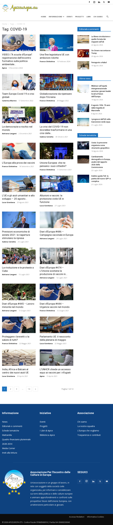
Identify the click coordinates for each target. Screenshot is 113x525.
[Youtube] (109, 2)
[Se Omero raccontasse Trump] (83, 53)
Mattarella (7, 435)
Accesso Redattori (76, 517)
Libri (89, 16)
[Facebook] (89, 2)
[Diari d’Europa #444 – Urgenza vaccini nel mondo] (56, 292)
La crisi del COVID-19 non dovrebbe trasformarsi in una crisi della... (56, 130)
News (5, 421)
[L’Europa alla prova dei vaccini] (19, 151)
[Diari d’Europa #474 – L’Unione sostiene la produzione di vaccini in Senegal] (56, 256)
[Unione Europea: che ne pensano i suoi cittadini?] (56, 151)
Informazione (55, 16)
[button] (107, 16)
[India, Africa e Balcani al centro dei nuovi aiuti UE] (19, 357)
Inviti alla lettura (9, 452)
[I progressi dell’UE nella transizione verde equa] (83, 122)
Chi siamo (98, 16)
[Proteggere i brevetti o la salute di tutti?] (19, 325)
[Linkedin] (99, 2)
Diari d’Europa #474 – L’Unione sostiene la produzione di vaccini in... (53, 271)
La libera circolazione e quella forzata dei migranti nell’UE (100, 39)
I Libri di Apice (46, 430)
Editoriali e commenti (12, 426)
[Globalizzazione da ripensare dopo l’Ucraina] (56, 82)
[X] (104, 2)
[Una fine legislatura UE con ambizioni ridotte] (56, 42)
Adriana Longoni (9, 133)
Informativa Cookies (95, 517)
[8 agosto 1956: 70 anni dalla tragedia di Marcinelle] (83, 108)
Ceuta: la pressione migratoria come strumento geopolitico (100, 145)
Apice (4, 68)
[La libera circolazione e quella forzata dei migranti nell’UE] (83, 39)
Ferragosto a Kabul (99, 62)
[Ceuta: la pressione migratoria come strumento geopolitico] (83, 145)
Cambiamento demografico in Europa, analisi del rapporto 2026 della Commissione (100, 162)
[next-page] (35, 389)
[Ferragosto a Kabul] (83, 65)
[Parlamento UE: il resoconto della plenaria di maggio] (56, 325)
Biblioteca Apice (47, 435)
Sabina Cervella (46, 137)
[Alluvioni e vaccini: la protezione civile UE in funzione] (56, 184)
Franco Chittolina (47, 61)
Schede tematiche (10, 430)
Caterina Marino (9, 101)
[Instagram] (94, 2)
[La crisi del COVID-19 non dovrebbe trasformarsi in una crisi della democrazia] (56, 115)
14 (29, 389)
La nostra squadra (86, 426)
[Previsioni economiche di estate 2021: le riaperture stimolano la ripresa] (19, 220)
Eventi (70, 16)
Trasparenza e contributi (89, 435)
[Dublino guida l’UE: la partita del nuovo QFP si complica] (83, 179)
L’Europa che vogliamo (88, 430)
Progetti (79, 16)
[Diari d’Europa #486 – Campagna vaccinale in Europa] (56, 220)
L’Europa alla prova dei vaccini (18, 162)
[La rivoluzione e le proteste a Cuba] (19, 256)
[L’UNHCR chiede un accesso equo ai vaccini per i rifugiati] (56, 357)
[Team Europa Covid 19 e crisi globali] (19, 82)
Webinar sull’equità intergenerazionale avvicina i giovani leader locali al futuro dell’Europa (101, 91)
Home (43, 16)
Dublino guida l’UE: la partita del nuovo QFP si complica (101, 178)
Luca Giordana (8, 202)
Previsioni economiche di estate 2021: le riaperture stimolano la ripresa (16, 235)
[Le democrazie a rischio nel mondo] (19, 115)
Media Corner (8, 448)
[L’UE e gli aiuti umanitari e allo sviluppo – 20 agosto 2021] (19, 184)
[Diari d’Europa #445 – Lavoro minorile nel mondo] (19, 292)
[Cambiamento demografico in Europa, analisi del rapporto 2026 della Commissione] (83, 159)
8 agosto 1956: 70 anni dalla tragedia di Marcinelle (100, 108)
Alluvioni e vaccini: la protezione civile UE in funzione (52, 198)
